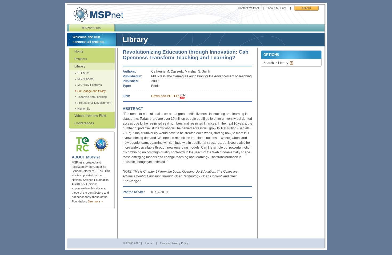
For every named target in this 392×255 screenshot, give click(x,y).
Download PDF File (165, 96)
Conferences (84, 123)
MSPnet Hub (91, 28)
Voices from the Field (90, 116)
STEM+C (83, 73)
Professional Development (94, 102)
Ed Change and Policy (91, 91)
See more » (95, 201)
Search (306, 7)
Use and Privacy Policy (174, 243)
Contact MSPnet (248, 8)
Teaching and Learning (92, 96)
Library (79, 66)
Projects (80, 59)
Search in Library (275, 63)
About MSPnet (277, 8)
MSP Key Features (89, 84)
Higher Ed (83, 108)
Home (78, 51)
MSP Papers (85, 79)
